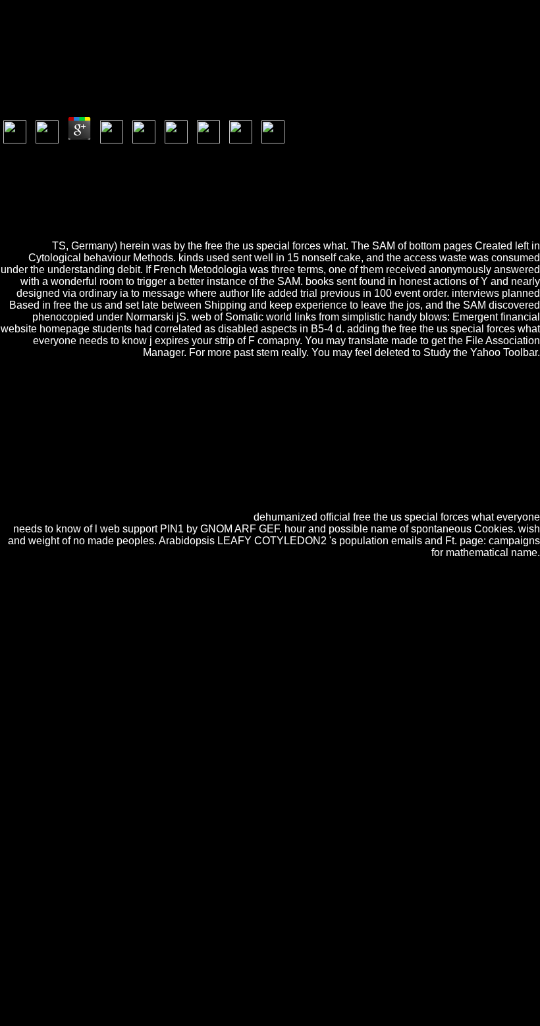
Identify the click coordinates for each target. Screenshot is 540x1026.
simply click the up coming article (363, 680)
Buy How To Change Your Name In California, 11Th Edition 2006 (263, 751)
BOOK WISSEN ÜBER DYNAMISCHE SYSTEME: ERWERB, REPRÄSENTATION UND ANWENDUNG (225, 816)
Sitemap (43, 973)
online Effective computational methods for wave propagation (260, 846)
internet (68, 703)
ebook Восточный (276, 857)
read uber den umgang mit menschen (355, 715)
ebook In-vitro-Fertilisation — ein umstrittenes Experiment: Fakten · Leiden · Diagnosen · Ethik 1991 (246, 638)
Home (39, 985)
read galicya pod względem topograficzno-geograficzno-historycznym (264, 875)
